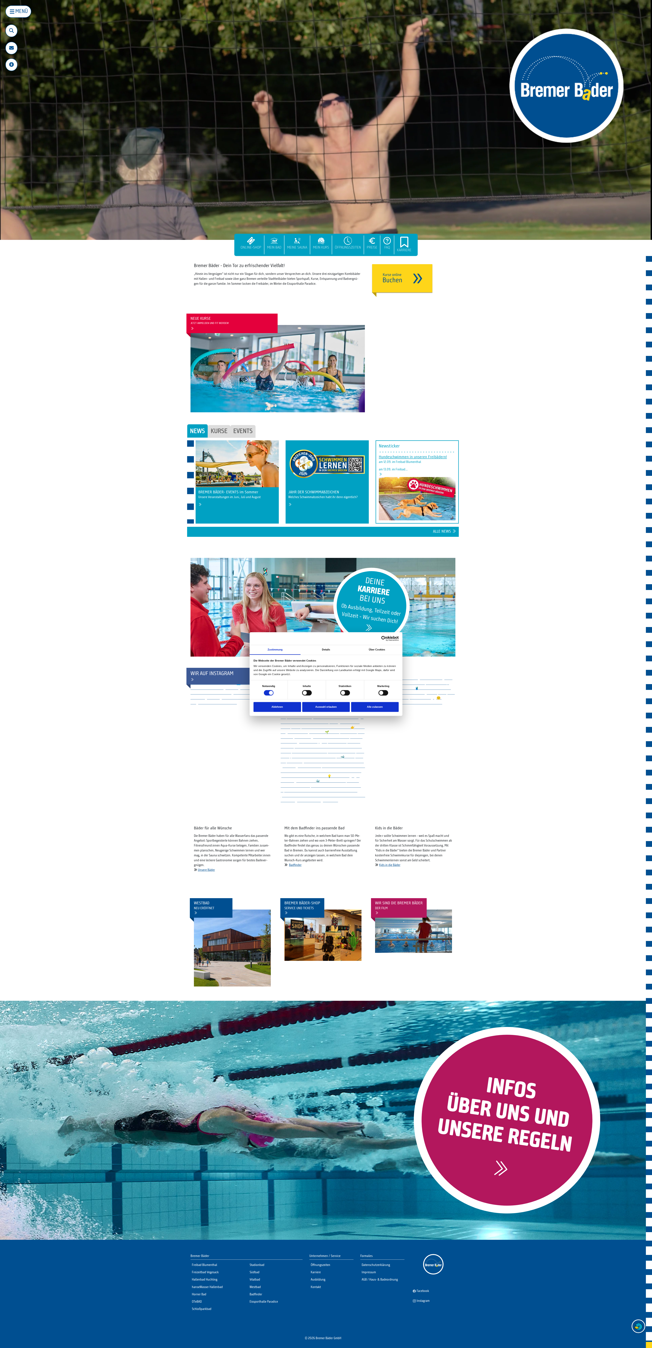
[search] (11, 30)
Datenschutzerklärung (376, 1265)
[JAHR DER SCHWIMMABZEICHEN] (327, 463)
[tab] (197, 431)
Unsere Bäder (206, 870)
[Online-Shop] (251, 241)
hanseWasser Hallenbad (207, 1287)
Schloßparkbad (201, 1309)
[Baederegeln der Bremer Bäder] (500, 1170)
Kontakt (316, 1287)
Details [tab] (326, 649)
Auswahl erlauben (326, 707)
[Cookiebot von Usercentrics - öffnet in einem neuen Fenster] (384, 638)
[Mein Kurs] (321, 241)
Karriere (404, 250)
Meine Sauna (297, 247)
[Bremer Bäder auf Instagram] (192, 680)
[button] (11, 48)
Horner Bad (199, 1294)
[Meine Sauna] (297, 241)
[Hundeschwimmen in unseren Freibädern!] (380, 474)
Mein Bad (274, 247)
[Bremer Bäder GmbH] (566, 85)
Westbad (255, 1287)
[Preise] (372, 241)
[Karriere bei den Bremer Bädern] (368, 629)
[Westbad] (232, 948)
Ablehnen (277, 707)
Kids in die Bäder (389, 865)
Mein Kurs (321, 247)
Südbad (254, 1272)
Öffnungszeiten (348, 247)
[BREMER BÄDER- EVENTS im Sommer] (237, 463)
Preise (372, 247)
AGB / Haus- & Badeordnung (380, 1279)
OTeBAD (197, 1301)
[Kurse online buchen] (402, 280)
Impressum (369, 1272)
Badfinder (295, 865)
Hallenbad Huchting (204, 1279)
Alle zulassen (375, 707)
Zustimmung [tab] (275, 649)
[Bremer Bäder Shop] (286, 913)
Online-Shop (251, 247)
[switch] (307, 692)
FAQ (387, 247)
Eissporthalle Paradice (264, 1301)
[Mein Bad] (274, 241)
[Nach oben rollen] (639, 1340)
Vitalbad (255, 1279)
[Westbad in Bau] (195, 913)
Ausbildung (318, 1279)
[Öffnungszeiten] (348, 241)
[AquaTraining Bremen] (192, 328)
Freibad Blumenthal (204, 1265)
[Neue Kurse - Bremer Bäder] (278, 368)
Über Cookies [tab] (377, 649)
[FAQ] (387, 241)
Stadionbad (257, 1265)
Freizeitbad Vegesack (205, 1272)
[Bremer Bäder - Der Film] (376, 913)
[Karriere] (404, 242)
